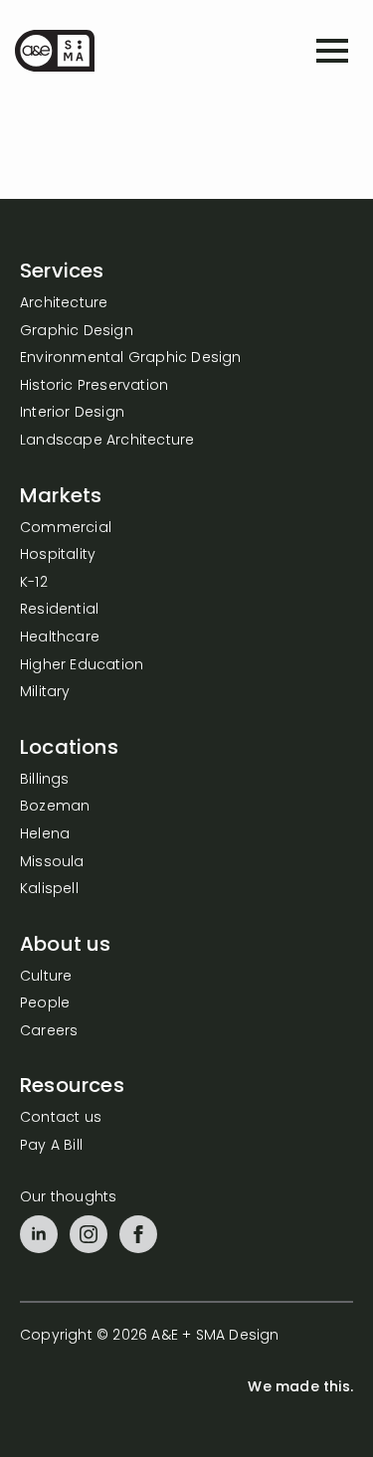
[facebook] (138, 1234)
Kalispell (49, 889)
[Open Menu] (332, 51)
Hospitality (57, 555)
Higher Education (81, 665)
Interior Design (72, 413)
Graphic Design (76, 331)
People (45, 1004)
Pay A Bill (51, 1146)
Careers (49, 1031)
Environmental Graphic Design (131, 358)
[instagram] (88, 1234)
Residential (59, 610)
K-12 (34, 583)
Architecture (63, 303)
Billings (45, 780)
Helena (45, 834)
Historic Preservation (94, 386)
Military (45, 692)
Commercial (65, 528)
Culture (46, 977)
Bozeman (55, 807)
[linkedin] (39, 1234)
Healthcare (59, 638)
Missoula (52, 862)
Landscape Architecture (107, 441)
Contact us (60, 1118)
